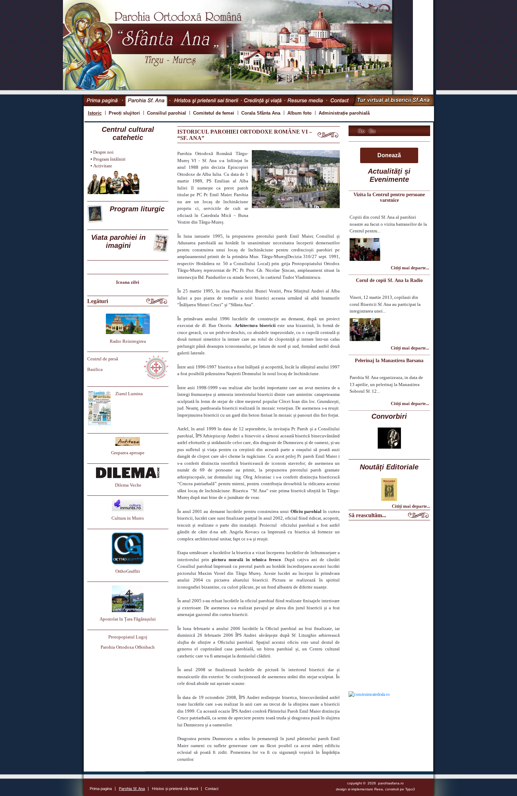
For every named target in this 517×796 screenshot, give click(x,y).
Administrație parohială (344, 113)
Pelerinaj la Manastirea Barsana (389, 360)
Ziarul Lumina (129, 393)
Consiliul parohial (166, 113)
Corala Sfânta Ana (260, 113)
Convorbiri (389, 416)
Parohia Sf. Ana (146, 100)
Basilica (95, 369)
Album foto (299, 113)
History (373, 131)
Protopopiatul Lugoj (127, 637)
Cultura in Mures (127, 518)
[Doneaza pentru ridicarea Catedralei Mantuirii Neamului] (369, 694)
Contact (339, 100)
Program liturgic (137, 209)
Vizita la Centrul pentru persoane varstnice (389, 197)
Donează (389, 155)
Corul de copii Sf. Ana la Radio (389, 280)
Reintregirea (134, 341)
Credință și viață (264, 100)
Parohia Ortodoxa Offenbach (128, 647)
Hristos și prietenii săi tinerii (206, 100)
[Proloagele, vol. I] (389, 489)
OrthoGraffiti (127, 571)
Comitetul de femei (213, 113)
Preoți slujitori (124, 113)
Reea (378, 789)
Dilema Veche (128, 485)
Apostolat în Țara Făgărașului (128, 619)
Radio (116, 341)
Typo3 (410, 789)
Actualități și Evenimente (389, 175)
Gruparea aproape (128, 452)
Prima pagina (103, 100)
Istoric (95, 113)
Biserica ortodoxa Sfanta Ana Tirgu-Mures (362, 131)
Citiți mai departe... (410, 267)
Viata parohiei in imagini (118, 241)
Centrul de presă (102, 358)
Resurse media (306, 100)
